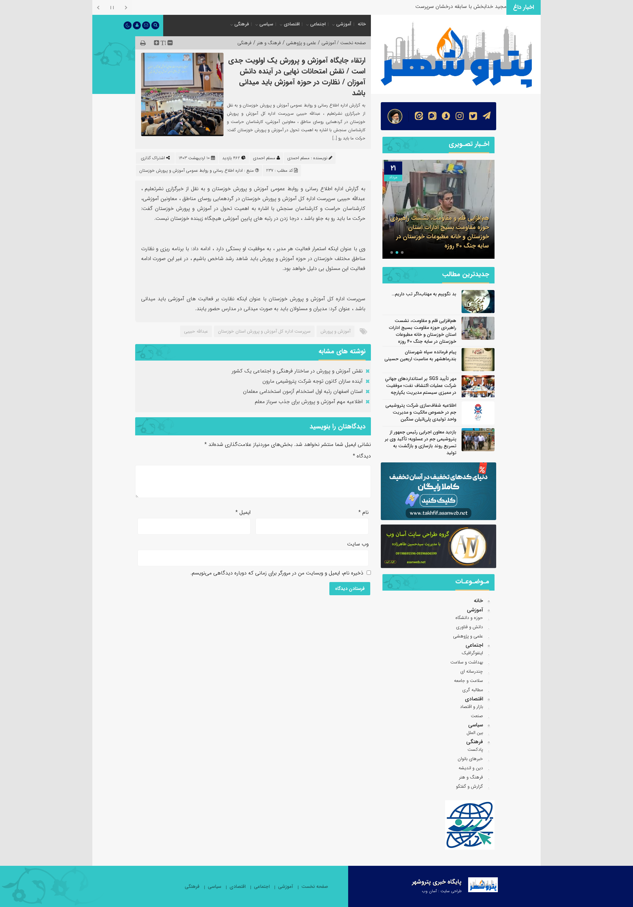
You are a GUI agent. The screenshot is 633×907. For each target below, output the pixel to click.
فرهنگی (241, 24)
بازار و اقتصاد (471, 706)
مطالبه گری (472, 689)
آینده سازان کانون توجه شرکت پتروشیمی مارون (312, 381)
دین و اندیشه (471, 768)
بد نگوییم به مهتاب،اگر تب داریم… (424, 294)
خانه (362, 24)
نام (363, 512)
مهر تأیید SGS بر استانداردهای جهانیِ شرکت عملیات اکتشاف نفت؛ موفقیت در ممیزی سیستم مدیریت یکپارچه (420, 385)
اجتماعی (318, 24)
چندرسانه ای (471, 671)
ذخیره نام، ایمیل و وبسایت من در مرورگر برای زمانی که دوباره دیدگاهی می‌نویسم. (277, 573)
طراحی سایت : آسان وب (442, 891)
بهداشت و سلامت (466, 662)
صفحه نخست (314, 886)
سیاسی (266, 24)
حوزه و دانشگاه (469, 617)
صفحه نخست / (351, 42)
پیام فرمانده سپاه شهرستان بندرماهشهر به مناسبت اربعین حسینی (441, 241)
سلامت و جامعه (468, 680)
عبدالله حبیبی (196, 331)
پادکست (475, 749)
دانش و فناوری (469, 626)
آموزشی (343, 24)
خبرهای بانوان (470, 758)
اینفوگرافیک (472, 653)
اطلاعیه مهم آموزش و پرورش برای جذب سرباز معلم (309, 401)
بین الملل (475, 732)
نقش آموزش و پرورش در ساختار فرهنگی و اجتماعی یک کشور (297, 371)
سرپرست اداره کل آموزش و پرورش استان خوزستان (264, 331)
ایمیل (243, 512)
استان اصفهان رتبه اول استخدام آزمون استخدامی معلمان (303, 391)
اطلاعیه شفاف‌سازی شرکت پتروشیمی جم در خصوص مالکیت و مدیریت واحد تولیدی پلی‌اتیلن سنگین (420, 412)
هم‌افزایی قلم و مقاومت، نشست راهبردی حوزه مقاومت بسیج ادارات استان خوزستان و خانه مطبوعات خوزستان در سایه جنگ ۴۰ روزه (422, 331)
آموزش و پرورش (335, 331)
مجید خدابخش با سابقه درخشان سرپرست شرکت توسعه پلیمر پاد (436, 6)
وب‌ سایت (358, 544)
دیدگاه (362, 456)
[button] (402, 252)
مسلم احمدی (264, 158)
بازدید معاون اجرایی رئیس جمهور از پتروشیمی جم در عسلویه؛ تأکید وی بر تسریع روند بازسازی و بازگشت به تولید (420, 442)
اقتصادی (292, 24)
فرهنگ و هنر (269, 42)
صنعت (477, 715)
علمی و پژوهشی (301, 42)
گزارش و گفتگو (469, 786)
